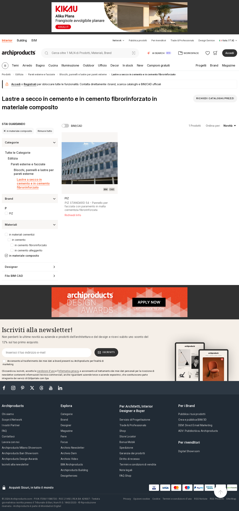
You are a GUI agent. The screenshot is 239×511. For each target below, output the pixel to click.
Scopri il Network (12, 419)
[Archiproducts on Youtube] (51, 387)
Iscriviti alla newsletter (15, 464)
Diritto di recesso (130, 458)
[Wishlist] (208, 53)
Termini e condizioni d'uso (177, 498)
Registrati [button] (30, 84)
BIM (34, 40)
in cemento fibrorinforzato (31, 245)
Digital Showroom (189, 451)
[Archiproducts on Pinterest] (23, 387)
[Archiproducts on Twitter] (32, 387)
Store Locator (128, 436)
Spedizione (126, 447)
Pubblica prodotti (138, 40)
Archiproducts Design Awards (20, 458)
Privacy (127, 498)
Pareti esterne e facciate (28, 164)
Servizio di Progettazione (135, 419)
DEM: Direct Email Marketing (195, 425)
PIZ (11, 213)
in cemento (19, 239)
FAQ (4, 430)
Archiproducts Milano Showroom (22, 447)
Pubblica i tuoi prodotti (191, 414)
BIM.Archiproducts (72, 464)
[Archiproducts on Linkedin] (60, 387)
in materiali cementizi (22, 234)
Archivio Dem (69, 453)
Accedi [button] (229, 53)
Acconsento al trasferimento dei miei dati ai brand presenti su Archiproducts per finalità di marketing (53, 363)
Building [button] (22, 40)
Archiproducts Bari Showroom (20, 453)
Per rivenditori (158, 40)
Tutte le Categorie (17, 152)
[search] (46, 53)
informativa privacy (68, 371)
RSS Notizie (200, 498)
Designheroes (69, 475)
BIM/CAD (76, 125)
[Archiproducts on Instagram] (13, 387)
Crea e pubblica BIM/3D (192, 419)
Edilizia (13, 158)
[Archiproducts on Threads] (41, 387)
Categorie (67, 414)
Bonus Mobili (127, 442)
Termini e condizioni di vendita (138, 464)
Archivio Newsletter (72, 447)
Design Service (206, 40)
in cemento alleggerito (28, 250)
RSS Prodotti (217, 498)
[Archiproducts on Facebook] (5, 387)
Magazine (67, 430)
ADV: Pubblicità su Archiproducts (198, 430)
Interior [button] (7, 40)
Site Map (231, 498)
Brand (64, 419)
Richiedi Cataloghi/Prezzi (215, 98)
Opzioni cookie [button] (141, 499)
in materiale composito (19, 131)
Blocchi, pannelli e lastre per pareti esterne (34, 172)
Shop (123, 430)
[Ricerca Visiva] (134, 53)
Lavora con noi (10, 442)
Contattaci (8, 436)
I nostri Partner (11, 425)
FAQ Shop (125, 475)
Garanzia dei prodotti (132, 453)
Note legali (126, 470)
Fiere (64, 436)
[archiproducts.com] (18, 53)
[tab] (123, 40)
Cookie (156, 498)
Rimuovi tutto (45, 131)
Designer (66, 425)
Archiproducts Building (74, 470)
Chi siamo (8, 414)
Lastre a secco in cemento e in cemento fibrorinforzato (33, 183)
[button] (118, 40)
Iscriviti (109, 352)
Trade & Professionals (182, 40)
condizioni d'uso (46, 371)
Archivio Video (69, 458)
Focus (64, 442)
